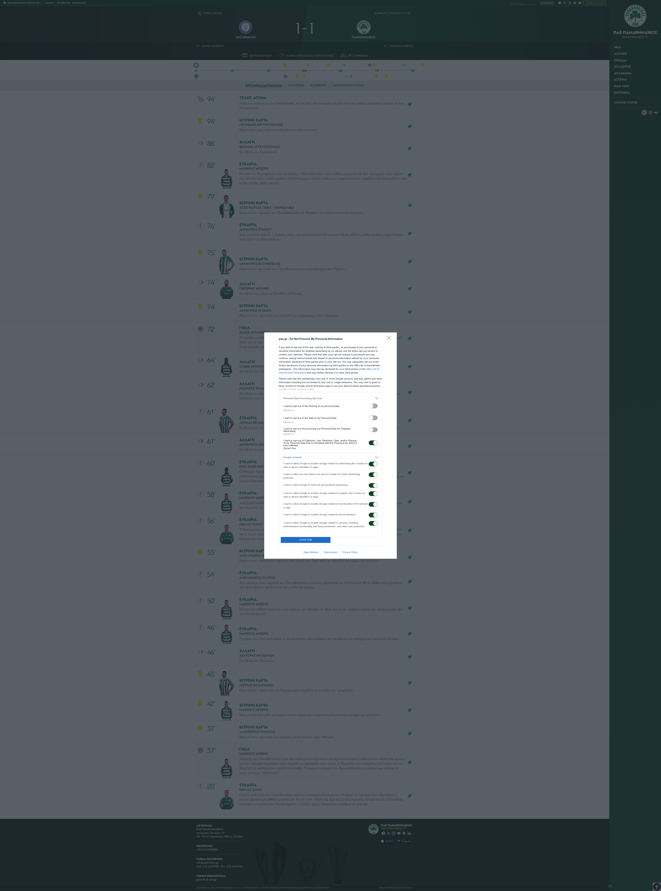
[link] (390, 339)
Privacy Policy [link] (350, 552)
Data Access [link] (330, 552)
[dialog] (330, 445)
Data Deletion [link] (311, 552)
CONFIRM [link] (305, 540)
